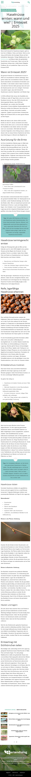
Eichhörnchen (4, 59)
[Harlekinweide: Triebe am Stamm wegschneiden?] (4, 732)
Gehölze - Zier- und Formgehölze (9, 6)
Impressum (22, 772)
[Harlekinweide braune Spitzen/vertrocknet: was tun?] (4, 726)
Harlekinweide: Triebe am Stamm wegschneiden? (19, 731)
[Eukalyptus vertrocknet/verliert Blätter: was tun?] (4, 714)
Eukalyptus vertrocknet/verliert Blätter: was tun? (19, 714)
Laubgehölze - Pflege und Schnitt (8, 11)
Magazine (8, 772)
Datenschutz (15, 772)
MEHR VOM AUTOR (21, 709)
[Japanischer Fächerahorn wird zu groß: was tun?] (4, 738)
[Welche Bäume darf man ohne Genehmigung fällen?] (4, 720)
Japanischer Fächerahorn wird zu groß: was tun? (19, 737)
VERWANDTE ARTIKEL (10, 709)
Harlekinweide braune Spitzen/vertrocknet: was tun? (19, 725)
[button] (28, 2)
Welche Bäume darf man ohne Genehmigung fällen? (19, 719)
